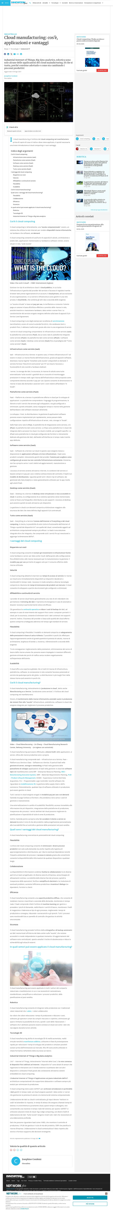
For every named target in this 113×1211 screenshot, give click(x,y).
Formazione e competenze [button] (92, 3)
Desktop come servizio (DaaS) (23, 166)
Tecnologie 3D (18, 213)
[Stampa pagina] (21, 54)
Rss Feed (24, 1180)
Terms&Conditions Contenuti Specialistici (55, 1180)
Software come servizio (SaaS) (23, 163)
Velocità (16, 178)
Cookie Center (73, 1180)
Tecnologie (15, 49)
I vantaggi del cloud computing (21, 172)
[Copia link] (17, 54)
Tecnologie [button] (54, 3)
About (8, 1180)
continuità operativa (31, 609)
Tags (18, 1180)
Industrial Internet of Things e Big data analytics (29, 216)
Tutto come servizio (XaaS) (22, 169)
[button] (5, 3)
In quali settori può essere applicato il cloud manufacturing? (31, 207)
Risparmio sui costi (19, 175)
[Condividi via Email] (14, 54)
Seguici (31, 1177)
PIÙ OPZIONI (90, 1204)
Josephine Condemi (10, 76)
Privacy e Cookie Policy (34, 1180)
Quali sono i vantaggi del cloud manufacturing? (27, 193)
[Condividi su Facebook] (5, 54)
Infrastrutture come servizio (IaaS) (24, 157)
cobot (29, 1011)
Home (6, 49)
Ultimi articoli (37, 3)
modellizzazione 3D (28, 784)
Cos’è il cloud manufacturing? (21, 190)
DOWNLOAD (102, 70)
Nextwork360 (10, 1189)
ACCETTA (90, 1197)
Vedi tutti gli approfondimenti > (99, 209)
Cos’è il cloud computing (19, 154)
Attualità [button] (45, 3)
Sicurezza (16, 204)
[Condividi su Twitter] (11, 54)
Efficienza (16, 201)
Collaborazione (18, 198)
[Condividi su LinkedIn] (8, 54)
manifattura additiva (32, 1041)
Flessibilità (16, 184)
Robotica (16, 210)
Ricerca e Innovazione (76, 3)
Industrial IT (25, 49)
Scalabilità (16, 187)
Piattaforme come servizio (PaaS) (24, 160)
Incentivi (65, 3)
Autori (13, 1180)
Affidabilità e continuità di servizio (24, 181)
